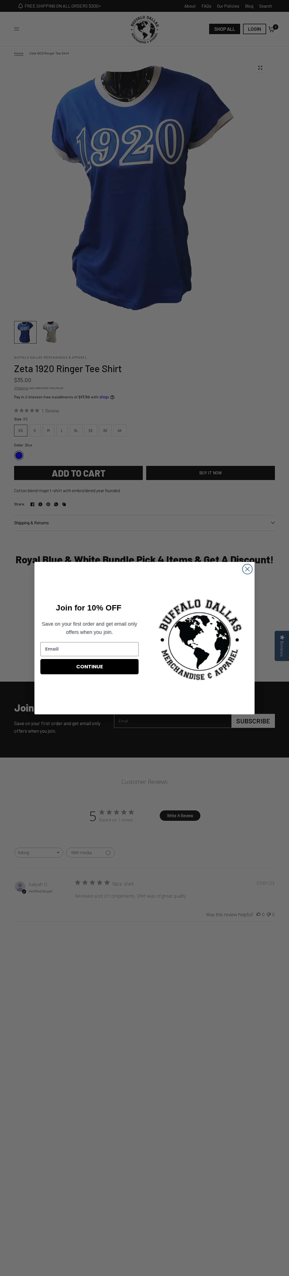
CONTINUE (89, 666)
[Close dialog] (247, 569)
